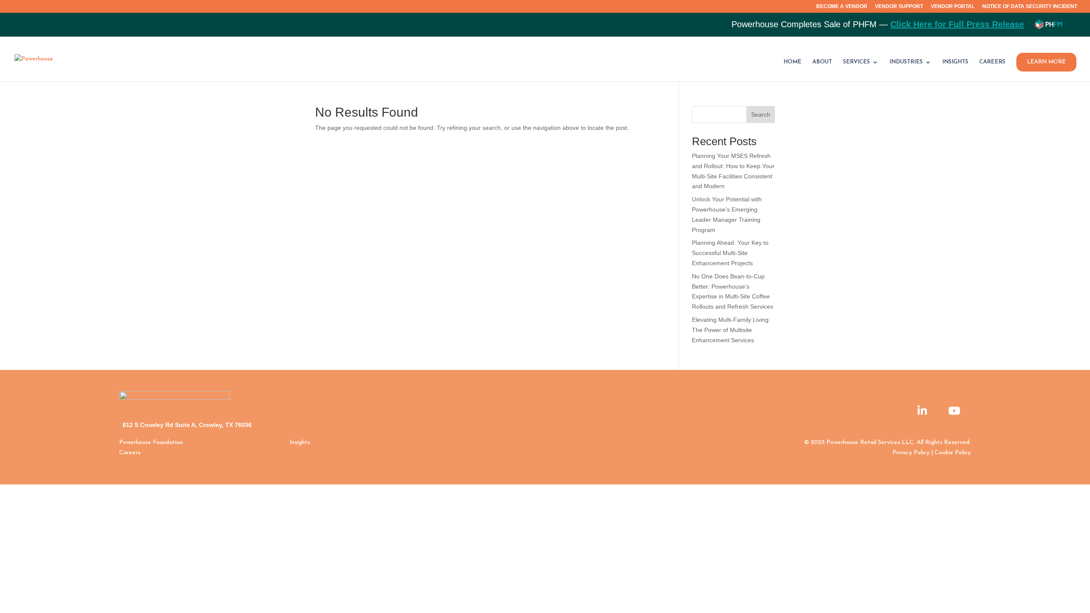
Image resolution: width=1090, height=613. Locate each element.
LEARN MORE (1046, 62)
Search (760, 114)
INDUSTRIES (906, 62)
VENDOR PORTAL (953, 6)
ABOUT (822, 62)
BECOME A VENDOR (841, 6)
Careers (130, 453)
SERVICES (856, 62)
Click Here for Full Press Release (957, 24)
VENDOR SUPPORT (899, 6)
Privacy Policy (910, 453)
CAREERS (992, 62)
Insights (300, 442)
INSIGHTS (955, 62)
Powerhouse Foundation (151, 442)
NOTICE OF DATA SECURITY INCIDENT (1029, 6)
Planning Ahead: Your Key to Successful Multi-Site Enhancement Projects (730, 252)
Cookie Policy (953, 453)
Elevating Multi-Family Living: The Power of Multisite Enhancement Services (731, 330)
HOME (792, 62)
